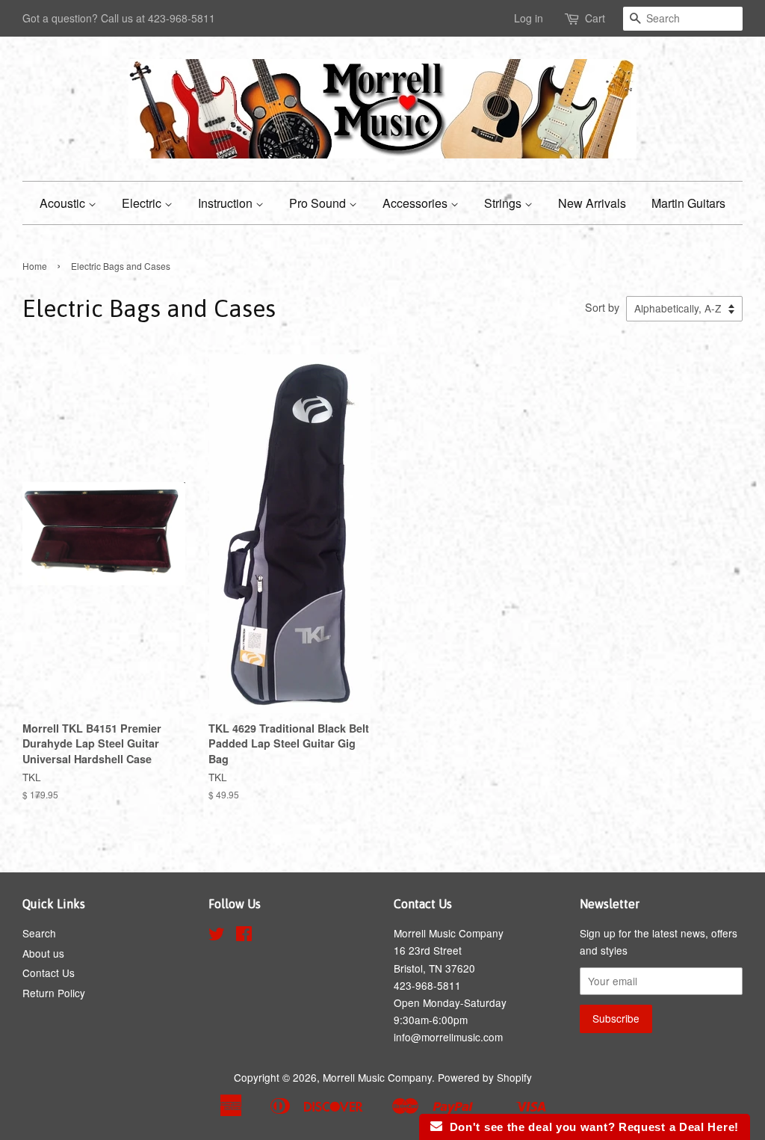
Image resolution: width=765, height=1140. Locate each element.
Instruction (226, 203)
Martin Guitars (688, 203)
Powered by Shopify (485, 1077)
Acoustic (64, 203)
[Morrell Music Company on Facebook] (244, 935)
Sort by (602, 307)
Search (39, 932)
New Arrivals (592, 203)
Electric (143, 203)
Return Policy (53, 992)
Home (34, 265)
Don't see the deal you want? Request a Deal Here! (590, 1127)
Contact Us (48, 972)
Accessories (416, 203)
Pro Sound (319, 203)
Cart (595, 17)
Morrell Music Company (377, 1077)
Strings (504, 203)
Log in (528, 17)
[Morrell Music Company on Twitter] (216, 935)
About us (43, 953)
